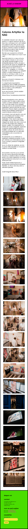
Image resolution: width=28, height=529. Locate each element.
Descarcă (9, 510)
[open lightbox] (14, 183)
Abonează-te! (7, 517)
